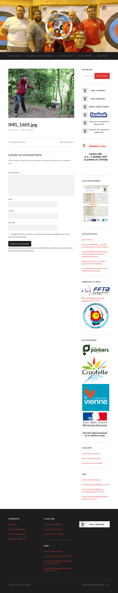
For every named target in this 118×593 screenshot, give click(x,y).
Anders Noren (97, 585)
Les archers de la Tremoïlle (92, 463)
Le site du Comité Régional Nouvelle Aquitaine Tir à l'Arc (93, 490)
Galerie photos (85, 56)
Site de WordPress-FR (17, 539)
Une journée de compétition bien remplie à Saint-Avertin (95, 269)
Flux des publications (16, 529)
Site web (11, 222)
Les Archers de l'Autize (91, 453)
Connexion (12, 524)
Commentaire (14, 172)
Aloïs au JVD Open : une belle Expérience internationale (93, 262)
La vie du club (65, 56)
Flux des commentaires (17, 534)
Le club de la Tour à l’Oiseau (39, 56)
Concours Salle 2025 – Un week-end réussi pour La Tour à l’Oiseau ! (95, 245)
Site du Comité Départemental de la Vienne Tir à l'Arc (95, 497)
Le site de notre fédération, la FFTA (95, 484)
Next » (67, 142)
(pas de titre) (87, 239)
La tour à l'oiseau (23, 585)
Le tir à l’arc (14, 56)
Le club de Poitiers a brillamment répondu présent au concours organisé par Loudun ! (95, 254)
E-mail (11, 211)
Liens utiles (102, 56)
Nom (10, 199)
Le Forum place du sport (91, 480)
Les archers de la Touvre (91, 458)
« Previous (16, 142)
